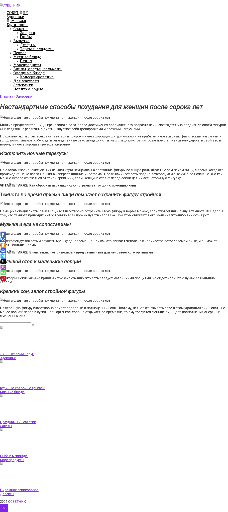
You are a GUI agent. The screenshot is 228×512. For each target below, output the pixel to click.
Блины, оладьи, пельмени (37, 69)
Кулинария (17, 24)
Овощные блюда (29, 73)
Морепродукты (27, 65)
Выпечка (21, 41)
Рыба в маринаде (14, 456)
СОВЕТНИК (17, 502)
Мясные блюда (27, 57)
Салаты (20, 28)
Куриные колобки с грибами (22, 388)
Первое (19, 53)
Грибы (26, 37)
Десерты (28, 45)
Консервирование (37, 77)
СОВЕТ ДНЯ (17, 12)
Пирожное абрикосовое (19, 490)
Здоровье (15, 16)
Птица (26, 61)
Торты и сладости (37, 49)
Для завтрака (26, 81)
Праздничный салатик (18, 422)
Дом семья (16, 20)
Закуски (27, 32)
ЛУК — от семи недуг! (17, 354)
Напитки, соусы (28, 89)
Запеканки (23, 85)
